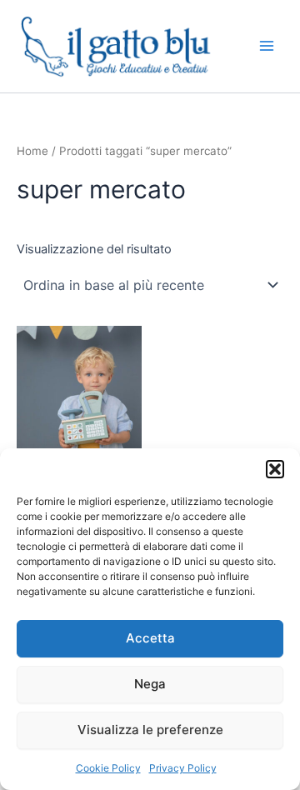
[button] (275, 469)
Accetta (150, 638)
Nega (150, 684)
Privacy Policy (183, 768)
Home (32, 151)
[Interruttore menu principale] (266, 45)
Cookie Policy (108, 768)
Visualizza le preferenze (150, 730)
